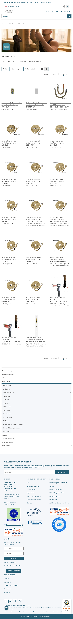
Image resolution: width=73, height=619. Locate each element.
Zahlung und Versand (33, 486)
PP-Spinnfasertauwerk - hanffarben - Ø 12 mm (33, 258)
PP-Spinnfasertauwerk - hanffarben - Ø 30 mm (57, 180)
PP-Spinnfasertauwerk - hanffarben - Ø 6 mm (9, 298)
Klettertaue (6, 396)
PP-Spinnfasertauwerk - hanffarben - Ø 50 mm (57, 258)
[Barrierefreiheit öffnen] (6, 608)
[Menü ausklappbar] (2, 10)
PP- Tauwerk (7, 421)
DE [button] (46, 11)
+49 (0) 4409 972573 (12, 494)
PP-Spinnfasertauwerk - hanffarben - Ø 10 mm (9, 258)
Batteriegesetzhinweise (34, 500)
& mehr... (4, 435)
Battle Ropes (7, 385)
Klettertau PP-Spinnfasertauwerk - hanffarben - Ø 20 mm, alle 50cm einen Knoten (36, 104)
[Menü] (70, 600)
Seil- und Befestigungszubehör (13, 428)
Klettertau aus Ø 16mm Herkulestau (57, 298)
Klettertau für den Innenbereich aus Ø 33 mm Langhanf (60, 104)
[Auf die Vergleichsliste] (15, 84)
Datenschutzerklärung (37, 466)
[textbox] (34, 6)
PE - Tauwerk (7, 414)
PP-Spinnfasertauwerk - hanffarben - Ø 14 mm (9, 142)
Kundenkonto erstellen (11, 585)
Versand (27, 605)
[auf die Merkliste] (19, 84)
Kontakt (6, 579)
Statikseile (6, 431)
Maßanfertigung (7, 371)
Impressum (30, 493)
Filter (6, 69)
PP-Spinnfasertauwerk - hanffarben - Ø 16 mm (33, 142)
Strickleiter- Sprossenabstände (59, 503)
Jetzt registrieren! (15, 565)
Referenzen (53, 500)
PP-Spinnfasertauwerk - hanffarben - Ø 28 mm (33, 180)
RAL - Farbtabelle (54, 496)
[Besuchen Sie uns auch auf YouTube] (10, 601)
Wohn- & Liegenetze (8, 374)
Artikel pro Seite (30, 69)
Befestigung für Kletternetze (58, 483)
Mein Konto (7, 582)
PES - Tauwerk (7, 417)
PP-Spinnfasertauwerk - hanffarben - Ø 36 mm (9, 218)
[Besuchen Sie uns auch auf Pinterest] (15, 601)
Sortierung (15, 69)
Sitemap (29, 503)
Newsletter (7, 592)
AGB (28, 483)
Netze (3, 378)
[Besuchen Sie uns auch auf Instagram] (20, 601)
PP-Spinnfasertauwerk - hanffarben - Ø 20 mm (57, 142)
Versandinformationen (10, 609)
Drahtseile (6, 389)
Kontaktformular (9, 504)
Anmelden (13, 558)
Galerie (51, 486)
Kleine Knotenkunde (55, 489)
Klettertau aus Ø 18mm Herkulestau (9, 339)
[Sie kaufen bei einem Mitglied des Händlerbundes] (34, 512)
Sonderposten (6, 446)
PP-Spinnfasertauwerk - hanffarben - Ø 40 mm (33, 218)
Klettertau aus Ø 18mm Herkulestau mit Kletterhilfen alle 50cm (36, 339)
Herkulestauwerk (8, 392)
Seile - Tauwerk (6, 381)
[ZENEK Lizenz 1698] (14, 532)
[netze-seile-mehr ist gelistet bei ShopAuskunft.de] (59, 524)
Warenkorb (7, 589)
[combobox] (34, 6)
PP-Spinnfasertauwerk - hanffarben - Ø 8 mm (33, 298)
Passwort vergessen (10, 562)
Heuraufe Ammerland (8, 438)
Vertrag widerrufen (14, 571)
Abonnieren (62, 472)
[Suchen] (69, 16)
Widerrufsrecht (31, 489)
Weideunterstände (7, 442)
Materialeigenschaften (56, 493)
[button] (52, 11)
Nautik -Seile (7, 407)
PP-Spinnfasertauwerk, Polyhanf (13, 424)
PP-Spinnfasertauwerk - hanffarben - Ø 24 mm (9, 180)
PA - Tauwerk (7, 410)
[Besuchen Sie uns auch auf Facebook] (6, 601)
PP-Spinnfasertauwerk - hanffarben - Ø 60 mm (57, 218)
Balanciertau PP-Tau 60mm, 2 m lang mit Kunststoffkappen (12, 104)
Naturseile (6, 403)
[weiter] (69, 74)
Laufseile (6, 400)
